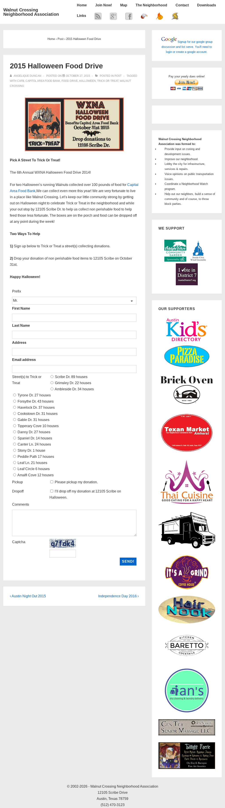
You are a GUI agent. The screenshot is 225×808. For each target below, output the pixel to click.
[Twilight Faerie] (186, 768)
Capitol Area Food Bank (42, 80)
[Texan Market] (186, 452)
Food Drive (70, 80)
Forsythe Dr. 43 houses (35, 401)
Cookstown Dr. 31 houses (37, 414)
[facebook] (128, 17)
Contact (182, 5)
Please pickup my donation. (76, 482)
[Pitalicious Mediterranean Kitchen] (186, 547)
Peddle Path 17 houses (35, 456)
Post (118, 75)
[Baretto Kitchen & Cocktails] (186, 661)
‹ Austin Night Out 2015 (28, 596)
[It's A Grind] (187, 588)
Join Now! (103, 5)
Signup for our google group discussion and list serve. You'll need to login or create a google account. (186, 47)
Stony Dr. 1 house (31, 450)
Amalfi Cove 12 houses (35, 475)
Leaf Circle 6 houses (33, 469)
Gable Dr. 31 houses (33, 420)
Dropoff (18, 491)
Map (123, 5)
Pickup (17, 482)
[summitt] (144, 17)
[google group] (113, 17)
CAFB (20, 80)
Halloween (87, 80)
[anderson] (174, 17)
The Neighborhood (151, 5)
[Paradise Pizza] (186, 366)
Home (82, 5)
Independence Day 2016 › (118, 596)
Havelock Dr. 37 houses (36, 407)
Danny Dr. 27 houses (33, 432)
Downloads (206, 5)
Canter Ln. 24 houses (34, 444)
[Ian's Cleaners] (187, 711)
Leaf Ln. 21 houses (32, 463)
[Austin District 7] (187, 284)
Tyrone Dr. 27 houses (34, 395)
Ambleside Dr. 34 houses (74, 389)
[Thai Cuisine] (186, 504)
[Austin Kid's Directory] (187, 342)
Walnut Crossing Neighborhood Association (31, 12)
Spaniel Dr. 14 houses (34, 438)
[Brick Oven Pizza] (186, 404)
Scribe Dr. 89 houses (70, 377)
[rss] (98, 17)
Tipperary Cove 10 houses (38, 426)
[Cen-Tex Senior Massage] (186, 734)
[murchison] (159, 17)
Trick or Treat (107, 80)
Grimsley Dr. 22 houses (72, 383)
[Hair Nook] (186, 622)
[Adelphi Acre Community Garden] (175, 260)
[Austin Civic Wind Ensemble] (198, 260)
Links (81, 16)
